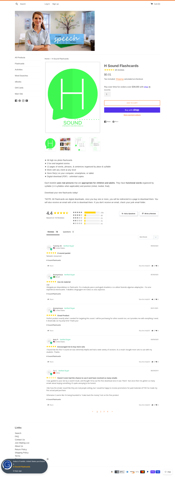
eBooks (18, 82)
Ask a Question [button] (129, 213)
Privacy (18, 459)
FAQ (17, 436)
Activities (18, 70)
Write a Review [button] (150, 213)
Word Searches (21, 76)
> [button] (112, 411)
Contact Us (20, 440)
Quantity (107, 90)
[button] (153, 266)
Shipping (119, 79)
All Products (20, 57)
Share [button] (51, 266)
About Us (19, 446)
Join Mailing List (22, 443)
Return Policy (21, 449)
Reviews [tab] (51, 232)
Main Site (19, 94)
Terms (17, 456)
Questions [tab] (67, 232)
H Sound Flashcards (53, 260)
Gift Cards (19, 88)
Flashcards (19, 64)
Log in (47, 4)
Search (18, 433)
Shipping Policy (22, 453)
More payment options (132, 115)
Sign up (55, 4)
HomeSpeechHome (36, 472)
